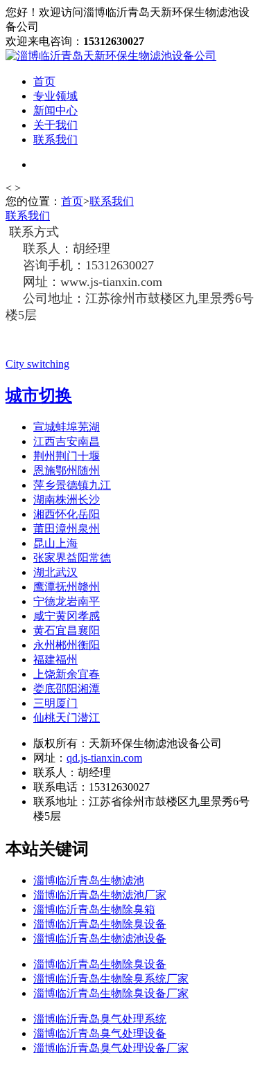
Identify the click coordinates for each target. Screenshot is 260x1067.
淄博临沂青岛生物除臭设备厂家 (111, 993)
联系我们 (55, 139)
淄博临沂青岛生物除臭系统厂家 (111, 979)
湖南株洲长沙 (66, 499)
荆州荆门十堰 (66, 456)
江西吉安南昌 (66, 441)
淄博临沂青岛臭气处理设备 (99, 1033)
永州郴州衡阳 (66, 645)
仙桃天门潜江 (66, 718)
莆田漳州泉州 (66, 529)
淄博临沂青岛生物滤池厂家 (99, 895)
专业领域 (55, 96)
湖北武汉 (55, 572)
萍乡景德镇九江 (72, 485)
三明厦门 (55, 703)
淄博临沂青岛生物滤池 (88, 880)
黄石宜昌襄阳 (66, 630)
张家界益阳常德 (72, 558)
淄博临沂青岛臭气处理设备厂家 (111, 1048)
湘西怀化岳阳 (66, 514)
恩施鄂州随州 (66, 470)
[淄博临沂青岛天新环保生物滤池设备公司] (111, 56)
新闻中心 (55, 110)
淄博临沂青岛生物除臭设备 (99, 924)
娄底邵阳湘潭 (66, 688)
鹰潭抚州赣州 (66, 587)
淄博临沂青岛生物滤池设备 (99, 938)
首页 (44, 81)
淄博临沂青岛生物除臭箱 (94, 909)
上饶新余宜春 (66, 674)
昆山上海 (55, 543)
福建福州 (55, 659)
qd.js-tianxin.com (104, 758)
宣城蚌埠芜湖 (66, 427)
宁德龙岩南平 (66, 601)
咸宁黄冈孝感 (66, 616)
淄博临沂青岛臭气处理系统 (99, 1019)
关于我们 (55, 125)
